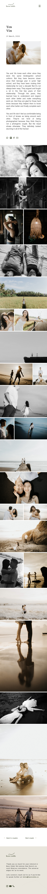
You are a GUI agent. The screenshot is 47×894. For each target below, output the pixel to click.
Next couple (29, 838)
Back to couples (12, 838)
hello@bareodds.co (31, 877)
